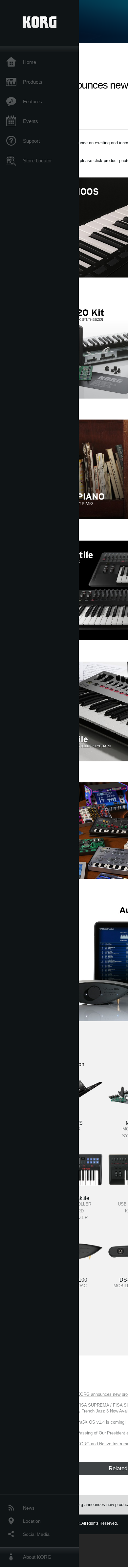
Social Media (36, 1534)
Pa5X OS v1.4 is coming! (101, 1422)
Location (32, 1521)
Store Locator (37, 160)
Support (31, 141)
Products (32, 82)
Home (29, 62)
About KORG (37, 1557)
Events (30, 121)
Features (32, 101)
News (28, 1508)
